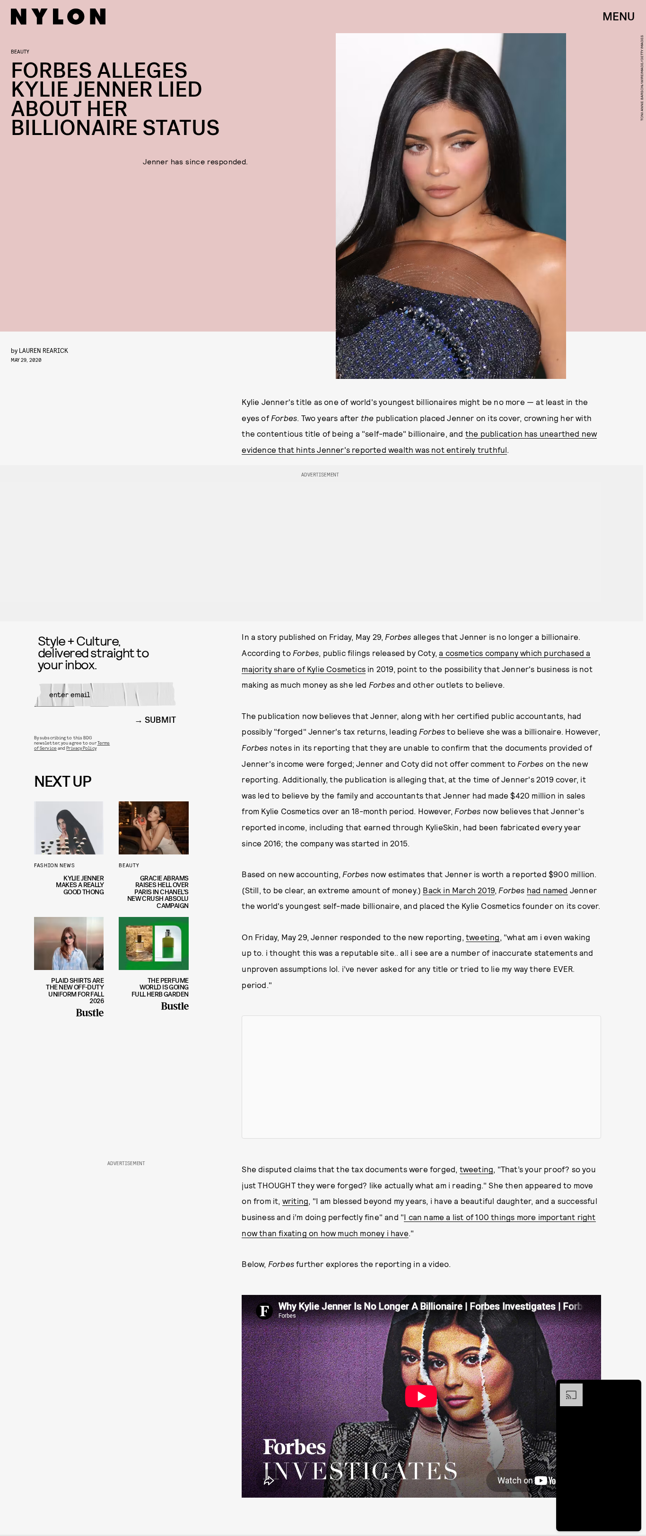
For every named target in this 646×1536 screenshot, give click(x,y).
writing (295, 1200)
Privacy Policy (81, 748)
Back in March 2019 (459, 890)
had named (547, 890)
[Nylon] (58, 16)
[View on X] (421, 1077)
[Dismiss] (630, 1388)
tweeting (483, 937)
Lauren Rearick (43, 350)
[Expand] (566, 1388)
